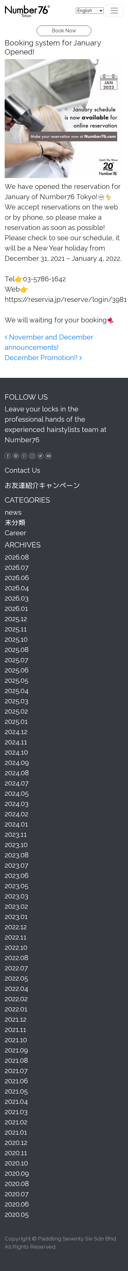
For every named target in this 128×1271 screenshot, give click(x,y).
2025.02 (16, 711)
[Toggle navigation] (114, 10)
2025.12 (16, 619)
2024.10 (16, 752)
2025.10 (16, 639)
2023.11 (16, 834)
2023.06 (17, 875)
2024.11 (16, 742)
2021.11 (15, 1029)
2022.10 (16, 947)
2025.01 (16, 721)
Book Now (64, 31)
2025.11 (16, 629)
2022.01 (16, 1009)
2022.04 (16, 988)
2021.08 (16, 1060)
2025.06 (17, 670)
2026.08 (17, 557)
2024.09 (17, 762)
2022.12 (16, 927)
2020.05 (17, 1214)
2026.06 (17, 578)
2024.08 (17, 773)
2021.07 (16, 1071)
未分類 (15, 522)
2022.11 (15, 937)
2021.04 (16, 1101)
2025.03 (16, 701)
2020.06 (17, 1204)
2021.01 (16, 1132)
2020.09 (17, 1173)
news (13, 512)
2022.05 (16, 978)
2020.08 (17, 1184)
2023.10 (16, 845)
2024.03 (17, 804)
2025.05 (16, 680)
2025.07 (16, 660)
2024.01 (16, 824)
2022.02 (16, 999)
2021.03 (16, 1112)
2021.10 (16, 1040)
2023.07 (16, 865)
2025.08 (17, 649)
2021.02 (16, 1122)
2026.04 (17, 588)
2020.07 (17, 1194)
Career (15, 533)
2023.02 (16, 906)
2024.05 (17, 793)
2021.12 (15, 1019)
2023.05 (16, 886)
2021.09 (16, 1050)
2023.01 (16, 916)
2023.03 (16, 896)
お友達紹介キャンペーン (42, 485)
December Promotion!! (42, 358)
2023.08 (17, 855)
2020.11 (16, 1153)
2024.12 (16, 732)
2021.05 (16, 1091)
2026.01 (16, 608)
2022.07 (16, 968)
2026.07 (17, 567)
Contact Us (22, 470)
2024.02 (16, 814)
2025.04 (17, 691)
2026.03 (17, 598)
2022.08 (16, 958)
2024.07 (17, 783)
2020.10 (16, 1163)
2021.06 (16, 1081)
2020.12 (16, 1142)
